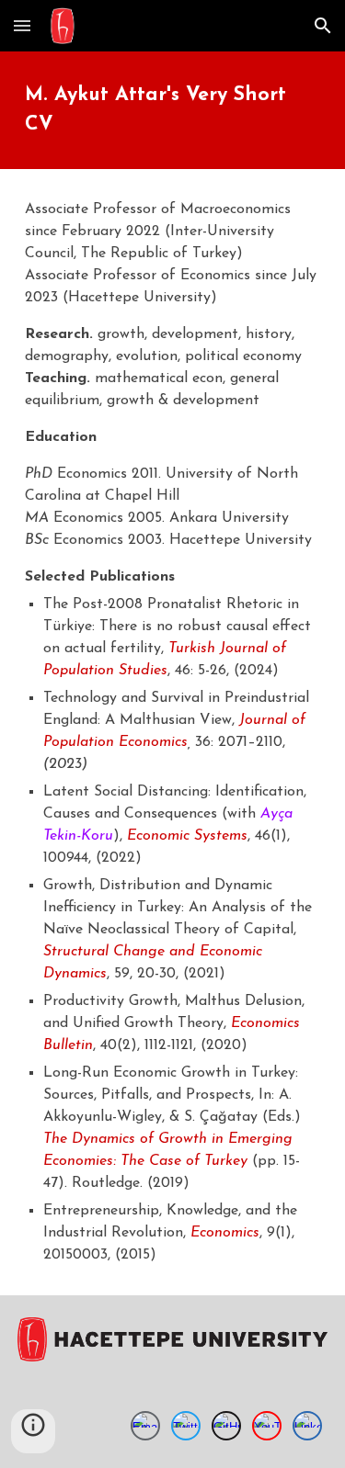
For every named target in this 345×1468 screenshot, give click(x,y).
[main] (172, 110)
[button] (22, 25)
